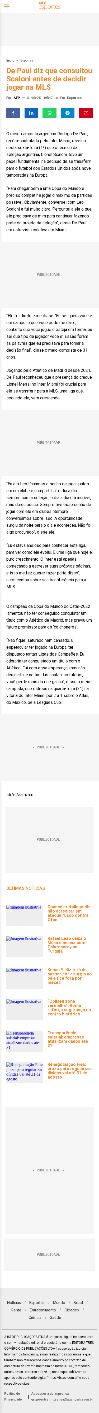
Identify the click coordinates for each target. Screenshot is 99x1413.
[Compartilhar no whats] (49, 113)
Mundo (59, 1302)
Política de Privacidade (13, 1396)
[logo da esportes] (49, 6)
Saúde (55, 1317)
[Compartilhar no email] (86, 113)
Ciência (35, 1317)
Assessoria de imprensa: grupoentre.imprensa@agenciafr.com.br (62, 1396)
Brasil (78, 1302)
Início (10, 60)
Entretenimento (43, 1310)
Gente (16, 1310)
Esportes (26, 60)
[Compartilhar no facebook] (13, 113)
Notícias (14, 1302)
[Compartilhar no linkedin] (32, 113)
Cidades (71, 1310)
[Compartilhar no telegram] (68, 113)
